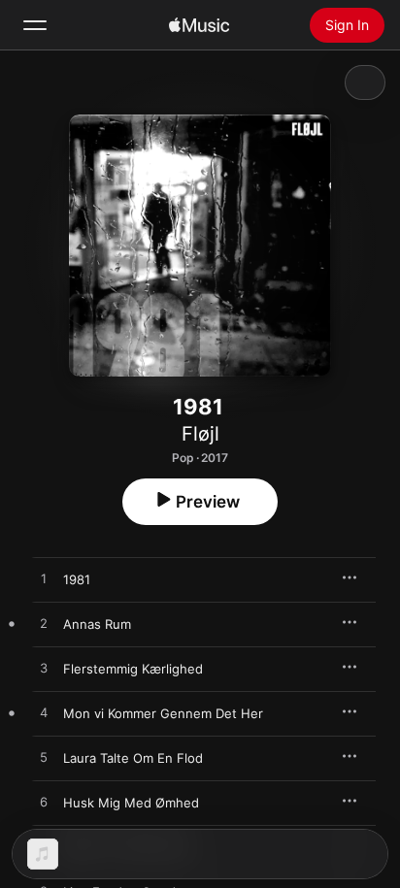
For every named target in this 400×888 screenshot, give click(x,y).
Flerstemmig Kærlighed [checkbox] (133, 668)
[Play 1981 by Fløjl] (43, 579)
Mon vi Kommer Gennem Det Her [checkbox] (163, 713)
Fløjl (200, 433)
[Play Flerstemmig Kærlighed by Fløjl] (43, 668)
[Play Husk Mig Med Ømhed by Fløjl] (43, 802)
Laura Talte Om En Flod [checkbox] (133, 758)
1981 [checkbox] (76, 579)
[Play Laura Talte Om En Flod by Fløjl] (43, 758)
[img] (199, 25)
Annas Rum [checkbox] (97, 624)
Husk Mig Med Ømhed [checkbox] (131, 802)
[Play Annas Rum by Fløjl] (43, 624)
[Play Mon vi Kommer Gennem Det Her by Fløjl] (43, 713)
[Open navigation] (35, 25)
